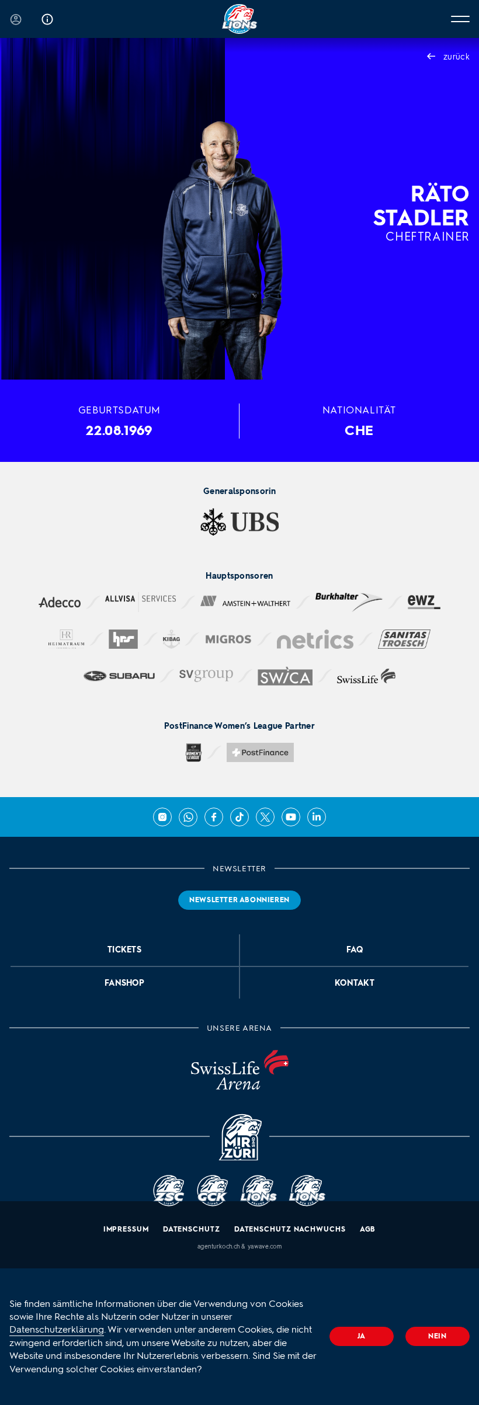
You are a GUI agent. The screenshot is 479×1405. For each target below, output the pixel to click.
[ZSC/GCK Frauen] (239, 19)
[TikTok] (239, 817)
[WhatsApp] (188, 817)
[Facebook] (213, 817)
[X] (265, 817)
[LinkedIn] (316, 817)
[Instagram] (162, 817)
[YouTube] (291, 817)
